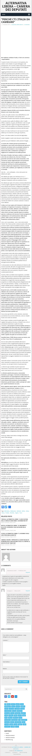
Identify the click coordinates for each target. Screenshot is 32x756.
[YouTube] (12, 696)
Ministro (15, 717)
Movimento (7, 720)
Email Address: (6, 662)
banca (13, 706)
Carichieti (17, 708)
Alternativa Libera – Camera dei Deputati (16, 6)
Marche (10, 717)
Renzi (23, 722)
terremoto (7, 726)
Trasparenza (17, 754)
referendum (18, 722)
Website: (5, 668)
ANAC (13, 704)
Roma (11, 724)
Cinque (22, 708)
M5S (6, 717)
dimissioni (19, 711)
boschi (6, 708)
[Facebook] (5, 696)
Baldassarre (13, 511)
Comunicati (13, 24)
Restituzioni (23, 752)
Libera (27, 511)
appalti (17, 704)
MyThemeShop (19, 750)
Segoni (16, 512)
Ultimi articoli (20, 24)
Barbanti (19, 511)
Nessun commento (5, 522)
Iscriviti (15, 752)
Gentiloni (17, 713)
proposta (7, 722)
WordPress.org (9, 739)
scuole (15, 724)
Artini (22, 704)
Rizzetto (12, 512)
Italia (15, 715)
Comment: (5, 640)
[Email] (16, 696)
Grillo (6, 715)
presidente (24, 720)
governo (23, 713)
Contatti (7, 752)
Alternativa (6, 511)
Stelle (24, 724)
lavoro (19, 715)
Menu (3, 14)
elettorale (7, 713)
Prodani (7, 512)
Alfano (8, 704)
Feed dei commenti (10, 737)
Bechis (23, 511)
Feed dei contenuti (10, 735)
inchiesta (11, 715)
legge (24, 715)
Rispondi (28, 572)
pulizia (12, 722)
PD (19, 720)
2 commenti (26, 24)
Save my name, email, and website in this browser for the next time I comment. (15, 677)
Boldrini (23, 706)
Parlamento (14, 720)
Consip (14, 711)
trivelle (12, 726)
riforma (6, 724)
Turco (20, 512)
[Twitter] (9, 696)
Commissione (8, 711)
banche (17, 706)
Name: (5, 655)
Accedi (7, 733)
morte (20, 717)
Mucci (3, 512)
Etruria (12, 713)
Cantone (11, 708)
